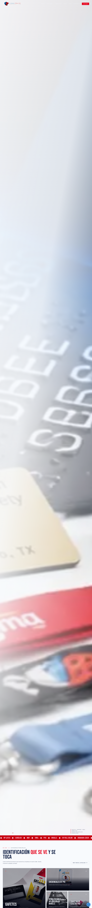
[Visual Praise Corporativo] (12, 4)
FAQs (70, 3)
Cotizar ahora (28, 435)
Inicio (43, 3)
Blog (65, 3)
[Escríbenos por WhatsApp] (89, 905)
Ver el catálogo (10, 435)
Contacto (77, 3)
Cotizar (85, 3)
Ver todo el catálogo (79, 862)
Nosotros (59, 3)
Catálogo (49, 3)
